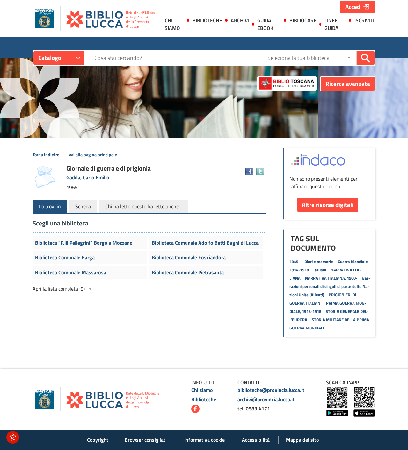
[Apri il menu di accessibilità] (12, 437)
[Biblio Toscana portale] (287, 83)
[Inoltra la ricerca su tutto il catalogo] (365, 58)
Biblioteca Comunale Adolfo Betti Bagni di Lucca (205, 243)
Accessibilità (256, 440)
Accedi (353, 6)
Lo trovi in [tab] (50, 206)
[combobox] (176, 57)
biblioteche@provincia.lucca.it (270, 390)
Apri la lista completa (59, 288)
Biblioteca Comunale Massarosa (70, 272)
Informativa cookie (204, 440)
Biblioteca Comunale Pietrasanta (188, 272)
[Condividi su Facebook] (249, 171)
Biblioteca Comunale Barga (65, 257)
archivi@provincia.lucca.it (266, 399)
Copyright (97, 440)
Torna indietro (46, 154)
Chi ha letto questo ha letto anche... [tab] (143, 206)
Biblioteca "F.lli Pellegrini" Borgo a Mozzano (84, 243)
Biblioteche (203, 399)
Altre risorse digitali (327, 204)
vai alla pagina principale (93, 154)
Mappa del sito (302, 440)
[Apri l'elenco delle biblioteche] (349, 57)
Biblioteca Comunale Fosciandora (189, 257)
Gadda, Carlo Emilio (87, 177)
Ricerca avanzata (347, 83)
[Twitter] (260, 171)
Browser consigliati (146, 440)
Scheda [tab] (83, 206)
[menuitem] (174, 25)
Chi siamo (202, 390)
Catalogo (49, 57)
